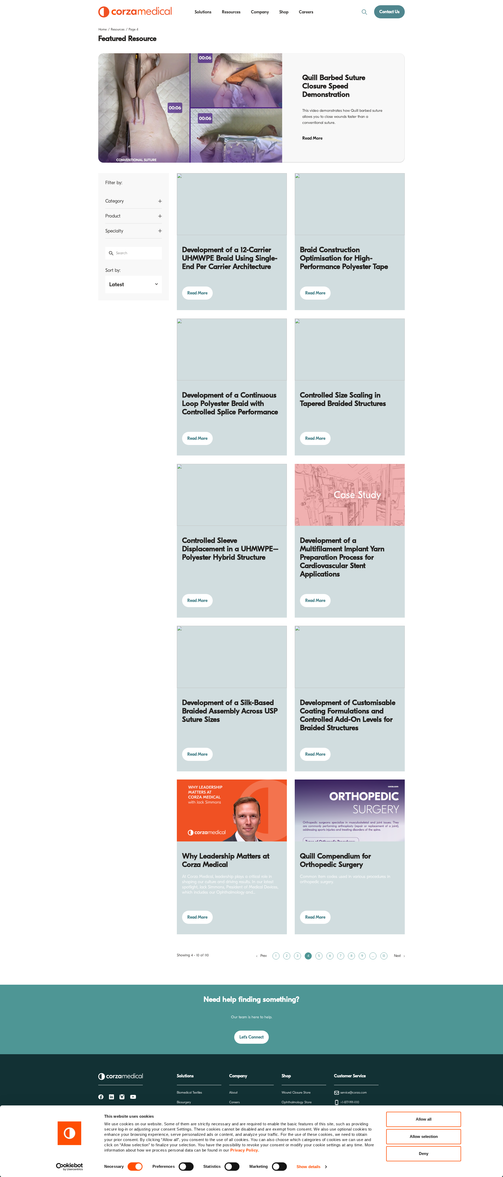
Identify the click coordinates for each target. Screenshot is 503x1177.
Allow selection (424, 1136)
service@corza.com (353, 1092)
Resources (231, 12)
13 (383, 956)
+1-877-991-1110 (349, 1102)
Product (113, 216)
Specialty (114, 231)
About (233, 1092)
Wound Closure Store (296, 1092)
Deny (423, 1153)
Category (114, 201)
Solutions (203, 12)
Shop (283, 12)
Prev (263, 956)
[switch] (186, 1166)
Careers (306, 12)
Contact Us (389, 11)
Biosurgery (184, 1102)
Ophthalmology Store (296, 1102)
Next (398, 956)
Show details (308, 1166)
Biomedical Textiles (189, 1092)
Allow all (423, 1119)
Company (260, 12)
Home (103, 29)
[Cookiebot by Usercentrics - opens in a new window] (69, 1167)
